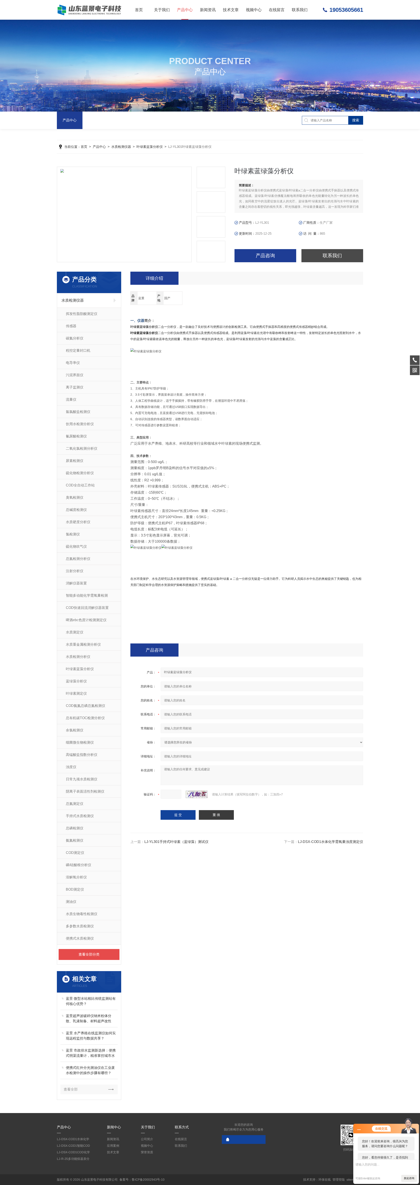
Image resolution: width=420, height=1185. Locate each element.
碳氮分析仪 (74, 338)
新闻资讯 (208, 10)
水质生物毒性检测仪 (81, 914)
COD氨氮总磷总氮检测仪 (85, 706)
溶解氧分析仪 (76, 877)
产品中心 (185, 10)
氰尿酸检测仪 (76, 436)
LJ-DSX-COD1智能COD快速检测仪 (73, 1146)
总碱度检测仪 (76, 510)
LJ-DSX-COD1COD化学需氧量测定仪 (73, 1152)
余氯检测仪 (74, 730)
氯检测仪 (73, 534)
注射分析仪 (74, 571)
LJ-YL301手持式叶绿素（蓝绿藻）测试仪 (176, 842)
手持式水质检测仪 (80, 816)
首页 (139, 10)
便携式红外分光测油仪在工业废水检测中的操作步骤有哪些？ (90, 1070)
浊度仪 (71, 767)
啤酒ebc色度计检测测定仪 (86, 620)
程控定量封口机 (78, 350)
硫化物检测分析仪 (80, 473)
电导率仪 (73, 363)
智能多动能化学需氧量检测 (87, 595)
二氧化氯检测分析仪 (81, 448)
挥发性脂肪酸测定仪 (81, 314)
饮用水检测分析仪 (80, 424)
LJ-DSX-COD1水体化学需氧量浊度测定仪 (330, 842)
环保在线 (324, 1179)
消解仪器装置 (76, 583)
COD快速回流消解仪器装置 (87, 608)
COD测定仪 (75, 853)
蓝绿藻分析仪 (76, 681)
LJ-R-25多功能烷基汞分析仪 (73, 1159)
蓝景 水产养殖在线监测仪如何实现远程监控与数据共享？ (91, 1035)
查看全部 (71, 1089)
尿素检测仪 (74, 461)
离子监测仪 (74, 387)
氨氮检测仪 (74, 840)
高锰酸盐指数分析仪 (81, 755)
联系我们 (300, 10)
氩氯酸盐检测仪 (78, 412)
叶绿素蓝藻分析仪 (149, 147)
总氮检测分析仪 (78, 559)
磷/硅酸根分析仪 (78, 865)
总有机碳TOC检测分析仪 (85, 718)
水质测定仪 (74, 632)
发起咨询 (409, 1178)
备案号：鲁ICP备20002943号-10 (141, 1179)
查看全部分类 (89, 954)
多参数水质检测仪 (80, 926)
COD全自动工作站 (80, 485)
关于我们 (162, 10)
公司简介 (147, 1139)
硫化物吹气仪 (76, 546)
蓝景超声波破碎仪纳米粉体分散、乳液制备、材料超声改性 (88, 1018)
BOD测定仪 (75, 889)
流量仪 (71, 399)
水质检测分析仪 (78, 657)
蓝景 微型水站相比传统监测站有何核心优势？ (91, 1001)
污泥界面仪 (74, 375)
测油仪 (71, 902)
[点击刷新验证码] (197, 794)
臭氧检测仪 (74, 497)
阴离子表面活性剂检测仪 (85, 791)
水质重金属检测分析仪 (83, 644)
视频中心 (254, 10)
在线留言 (277, 10)
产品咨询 (265, 255)
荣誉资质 (147, 1152)
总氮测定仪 (74, 804)
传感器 (71, 326)
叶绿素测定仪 (76, 693)
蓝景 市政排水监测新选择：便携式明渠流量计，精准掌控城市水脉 (91, 1053)
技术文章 (231, 10)
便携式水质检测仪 (80, 938)
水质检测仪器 (121, 147)
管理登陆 (338, 1179)
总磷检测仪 (74, 828)
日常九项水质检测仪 (81, 779)
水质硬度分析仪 (78, 522)
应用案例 (113, 1145)
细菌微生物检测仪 (80, 742)
